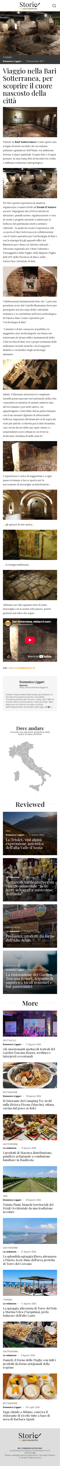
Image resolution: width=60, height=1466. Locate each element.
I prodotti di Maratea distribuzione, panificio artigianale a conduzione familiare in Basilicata (27, 1156)
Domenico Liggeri (12, 61)
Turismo (7, 57)
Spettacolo (9, 1040)
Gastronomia (13, 927)
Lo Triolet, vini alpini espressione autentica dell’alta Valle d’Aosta (25, 843)
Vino (8, 831)
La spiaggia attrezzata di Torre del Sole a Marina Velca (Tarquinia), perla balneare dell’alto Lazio (30, 1311)
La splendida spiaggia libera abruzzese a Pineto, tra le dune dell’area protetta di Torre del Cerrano (30, 1259)
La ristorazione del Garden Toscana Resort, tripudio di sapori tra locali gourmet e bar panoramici (29, 980)
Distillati (11, 873)
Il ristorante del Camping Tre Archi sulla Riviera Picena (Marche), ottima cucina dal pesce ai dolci (28, 1104)
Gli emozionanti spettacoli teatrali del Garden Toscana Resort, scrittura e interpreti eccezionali (29, 1052)
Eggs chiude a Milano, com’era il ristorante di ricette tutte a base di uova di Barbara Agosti (26, 1415)
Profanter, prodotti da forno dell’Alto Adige (30, 938)
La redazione (12, 877)
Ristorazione (13, 966)
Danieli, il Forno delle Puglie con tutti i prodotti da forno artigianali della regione (29, 1363)
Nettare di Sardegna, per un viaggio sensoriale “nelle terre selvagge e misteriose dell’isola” (30, 888)
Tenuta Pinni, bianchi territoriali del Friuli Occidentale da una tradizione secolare (28, 1208)
